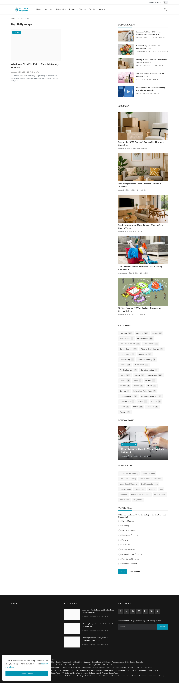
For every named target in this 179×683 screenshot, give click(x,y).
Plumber (125, 365)
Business (141, 333)
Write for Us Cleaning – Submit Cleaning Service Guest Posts (78, 670)
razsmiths (14, 72)
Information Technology (144, 391)
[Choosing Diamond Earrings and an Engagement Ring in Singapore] (72, 642)
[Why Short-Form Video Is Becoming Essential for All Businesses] (126, 91)
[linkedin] (145, 611)
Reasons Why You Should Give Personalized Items (148, 47)
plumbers (123, 494)
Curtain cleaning (148, 370)
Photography (126, 338)
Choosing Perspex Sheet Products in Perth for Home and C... (97, 625)
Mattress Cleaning (146, 359)
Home (39, 9)
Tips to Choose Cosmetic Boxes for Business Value (150, 75)
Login (151, 2)
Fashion (124, 412)
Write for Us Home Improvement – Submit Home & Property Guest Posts (90, 673)
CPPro (138, 79)
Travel (142, 401)
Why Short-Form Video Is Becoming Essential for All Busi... (150, 89)
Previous (123, 443)
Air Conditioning (128, 370)
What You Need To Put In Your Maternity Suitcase (35, 65)
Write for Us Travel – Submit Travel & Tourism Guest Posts (133, 676)
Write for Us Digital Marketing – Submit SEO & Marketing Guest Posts (131, 670)
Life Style (125, 333)
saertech (139, 38)
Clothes (82, 9)
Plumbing (125, 525)
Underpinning (126, 359)
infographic (137, 500)
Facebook (152, 407)
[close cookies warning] (48, 657)
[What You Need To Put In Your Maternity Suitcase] (36, 45)
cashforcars (139, 489)
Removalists (141, 365)
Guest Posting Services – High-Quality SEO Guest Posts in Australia (91, 665)
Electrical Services (128, 530)
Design (156, 333)
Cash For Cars (125, 489)
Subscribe (163, 627)
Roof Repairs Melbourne (140, 494)
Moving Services (128, 549)
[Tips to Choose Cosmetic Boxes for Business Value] (126, 77)
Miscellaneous (144, 338)
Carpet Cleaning (128, 349)
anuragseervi (122, 273)
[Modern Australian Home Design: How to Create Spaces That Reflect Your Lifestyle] (143, 209)
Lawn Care (125, 545)
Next (164, 443)
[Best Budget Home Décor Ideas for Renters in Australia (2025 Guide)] (143, 167)
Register (158, 2)
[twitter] (126, 611)
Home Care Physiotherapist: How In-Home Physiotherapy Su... (98, 611)
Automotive (61, 9)
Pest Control (150, 344)
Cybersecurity (126, 401)
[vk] (151, 611)
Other (137, 407)
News (151, 386)
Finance (149, 380)
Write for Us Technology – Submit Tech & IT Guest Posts (86, 676)
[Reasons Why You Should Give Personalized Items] (126, 49)
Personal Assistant (129, 564)
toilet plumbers (160, 494)
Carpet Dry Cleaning (128, 479)
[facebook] (120, 611)
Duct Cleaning (126, 354)
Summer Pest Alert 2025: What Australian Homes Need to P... (148, 33)
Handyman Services (129, 535)
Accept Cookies (27, 674)
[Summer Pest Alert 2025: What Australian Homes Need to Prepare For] (126, 36)
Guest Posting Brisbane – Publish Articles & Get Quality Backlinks (117, 662)
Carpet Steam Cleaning (129, 473)
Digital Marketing (128, 396)
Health (124, 375)
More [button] (101, 9)
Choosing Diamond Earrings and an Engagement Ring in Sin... (95, 639)
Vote (123, 571)
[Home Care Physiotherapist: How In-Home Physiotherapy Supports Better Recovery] (72, 614)
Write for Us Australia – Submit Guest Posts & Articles (84, 667)
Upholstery (144, 354)
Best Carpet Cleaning (149, 484)
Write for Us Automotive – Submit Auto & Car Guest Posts (129, 667)
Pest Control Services (130, 559)
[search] (165, 9)
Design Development (150, 396)
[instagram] (132, 611)
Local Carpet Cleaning (128, 484)
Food (137, 380)
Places (124, 407)
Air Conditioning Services (131, 554)
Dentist (92, 9)
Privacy (161, 676)
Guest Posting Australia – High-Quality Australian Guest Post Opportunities (60, 662)
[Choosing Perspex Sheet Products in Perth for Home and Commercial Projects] (72, 628)
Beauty (72, 9)
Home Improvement (129, 344)
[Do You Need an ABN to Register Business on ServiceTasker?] (143, 292)
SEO (161, 489)
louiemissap (140, 51)
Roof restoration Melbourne (150, 479)
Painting (124, 540)
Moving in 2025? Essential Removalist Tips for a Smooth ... (151, 61)
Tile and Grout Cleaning (152, 349)
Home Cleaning (127, 521)
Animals (48, 9)
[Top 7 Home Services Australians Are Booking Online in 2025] (143, 250)
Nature (155, 401)
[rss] (157, 611)
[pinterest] (138, 611)
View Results (134, 571)
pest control (124, 500)
